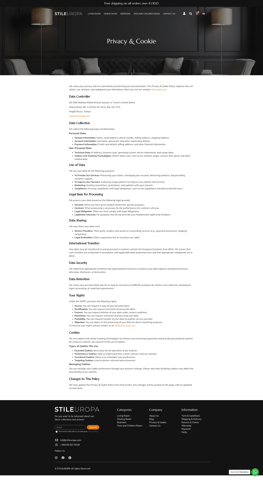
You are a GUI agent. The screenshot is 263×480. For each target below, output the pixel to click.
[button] (190, 13)
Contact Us (169, 13)
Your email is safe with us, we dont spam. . (78, 431)
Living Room (94, 13)
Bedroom (125, 13)
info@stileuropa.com (79, 116)
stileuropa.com (158, 89)
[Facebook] (63, 457)
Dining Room (110, 13)
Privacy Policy (93, 431)
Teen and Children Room (147, 13)
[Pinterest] (69, 457)
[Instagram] (56, 457)
